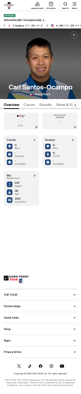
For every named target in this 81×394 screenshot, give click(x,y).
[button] (21, 121)
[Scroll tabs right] (75, 105)
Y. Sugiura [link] (18, 25)
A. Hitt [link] (59, 25)
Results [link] (45, 105)
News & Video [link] (67, 105)
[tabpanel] (40, 188)
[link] (9, 6)
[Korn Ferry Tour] (16, 279)
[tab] (11, 105)
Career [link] (29, 105)
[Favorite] (73, 35)
